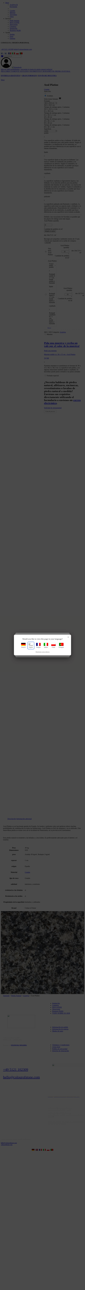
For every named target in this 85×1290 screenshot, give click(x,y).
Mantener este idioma (42, 652)
